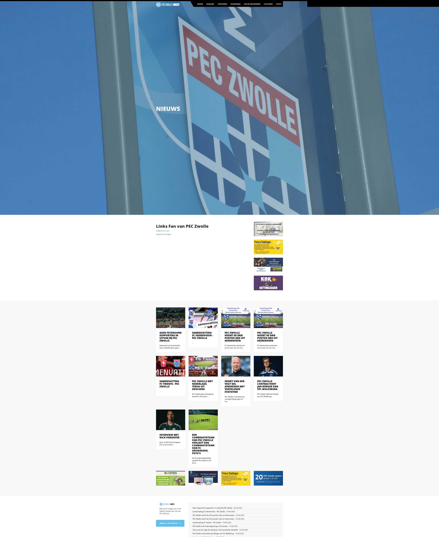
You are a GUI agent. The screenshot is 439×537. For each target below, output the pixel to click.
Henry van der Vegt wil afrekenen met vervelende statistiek (215, 461)
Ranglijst (210, 4)
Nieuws (200, 4)
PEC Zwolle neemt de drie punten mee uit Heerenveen (213, 446)
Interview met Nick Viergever (204, 468)
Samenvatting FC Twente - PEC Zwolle (207, 453)
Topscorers (222, 4)
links (281, 492)
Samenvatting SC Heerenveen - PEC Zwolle (209, 442)
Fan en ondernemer (252, 4)
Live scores (268, 4)
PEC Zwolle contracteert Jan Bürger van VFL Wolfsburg (213, 464)
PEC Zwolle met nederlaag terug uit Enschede (210, 457)
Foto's (278, 4)
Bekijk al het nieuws (168, 454)
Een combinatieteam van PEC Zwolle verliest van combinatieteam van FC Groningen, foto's (227, 472)
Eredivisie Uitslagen (163, 234)
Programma (236, 4)
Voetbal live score (162, 231)
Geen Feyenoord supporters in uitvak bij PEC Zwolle (212, 439)
